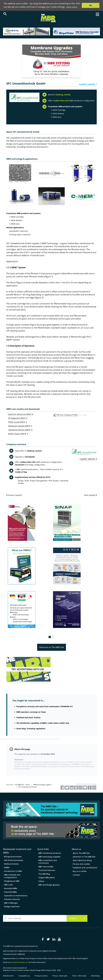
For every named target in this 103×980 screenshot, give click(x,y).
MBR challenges (11, 903)
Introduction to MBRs (13, 871)
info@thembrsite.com (20, 962)
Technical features (46, 870)
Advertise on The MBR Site (51, 647)
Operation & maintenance (15, 895)
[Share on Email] (94, 788)
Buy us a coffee (80, 871)
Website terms (8, 976)
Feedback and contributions (85, 867)
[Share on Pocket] (85, 788)
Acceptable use (24, 976)
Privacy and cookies (81, 864)
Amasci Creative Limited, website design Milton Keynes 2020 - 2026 (36, 970)
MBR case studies (45, 866)
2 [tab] (53, 637)
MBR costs (8, 884)
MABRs (7, 867)
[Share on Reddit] (81, 788)
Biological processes (13, 856)
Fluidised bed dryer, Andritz (28, 717)
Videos (41, 881)
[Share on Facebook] (63, 788)
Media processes (11, 864)
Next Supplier (90, 495)
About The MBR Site (81, 853)
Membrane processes (13, 860)
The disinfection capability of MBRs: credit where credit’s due (42, 723)
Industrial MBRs (10, 892)
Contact (76, 875)
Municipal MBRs (10, 888)
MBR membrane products (49, 853)
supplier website (87, 84)
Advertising (95, 976)
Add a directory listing (82, 860)
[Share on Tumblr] (76, 788)
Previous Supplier (14, 495)
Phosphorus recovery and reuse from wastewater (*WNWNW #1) (44, 706)
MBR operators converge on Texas (31, 712)
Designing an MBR (11, 881)
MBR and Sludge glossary (49, 885)
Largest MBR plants (46, 877)
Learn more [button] (71, 7)
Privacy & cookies (41, 976)
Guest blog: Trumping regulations (30, 728)
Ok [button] (90, 5)
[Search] (5, 14)
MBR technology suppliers (49, 856)
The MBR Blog (44, 874)
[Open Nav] (97, 14)
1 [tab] (50, 637)
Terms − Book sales (79, 976)
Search (73, 918)
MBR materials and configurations (12, 876)
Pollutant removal (12, 899)
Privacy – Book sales (59, 976)
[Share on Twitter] (67, 788)
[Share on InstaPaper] (90, 788)
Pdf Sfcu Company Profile (67, 415)
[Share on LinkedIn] (72, 788)
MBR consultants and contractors (47, 861)
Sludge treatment (12, 906)
